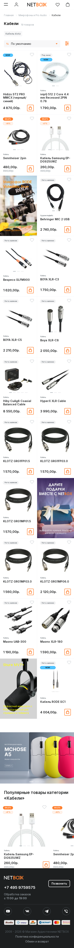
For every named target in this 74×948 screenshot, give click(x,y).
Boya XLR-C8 (49, 340)
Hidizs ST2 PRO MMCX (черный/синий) (14, 98)
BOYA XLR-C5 (12, 339)
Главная (9, 15)
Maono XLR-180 (51, 641)
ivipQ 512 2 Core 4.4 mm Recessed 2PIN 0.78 (54, 98)
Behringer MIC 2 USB (54, 219)
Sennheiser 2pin (14, 158)
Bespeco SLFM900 (16, 279)
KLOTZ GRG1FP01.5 (16, 461)
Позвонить (59, 883)
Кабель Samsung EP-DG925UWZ (55, 159)
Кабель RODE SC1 (53, 701)
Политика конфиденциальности (37, 936)
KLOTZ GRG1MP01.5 (17, 521)
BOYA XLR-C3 (49, 279)
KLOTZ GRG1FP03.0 (54, 461)
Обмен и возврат (37, 941)
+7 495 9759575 (19, 887)
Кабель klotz (13, 33)
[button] (14, 271)
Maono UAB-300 (14, 641)
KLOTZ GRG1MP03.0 (17, 581)
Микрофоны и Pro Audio (33, 15)
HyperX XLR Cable (53, 401)
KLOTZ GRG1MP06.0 (54, 581)
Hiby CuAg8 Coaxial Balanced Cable (17, 402)
